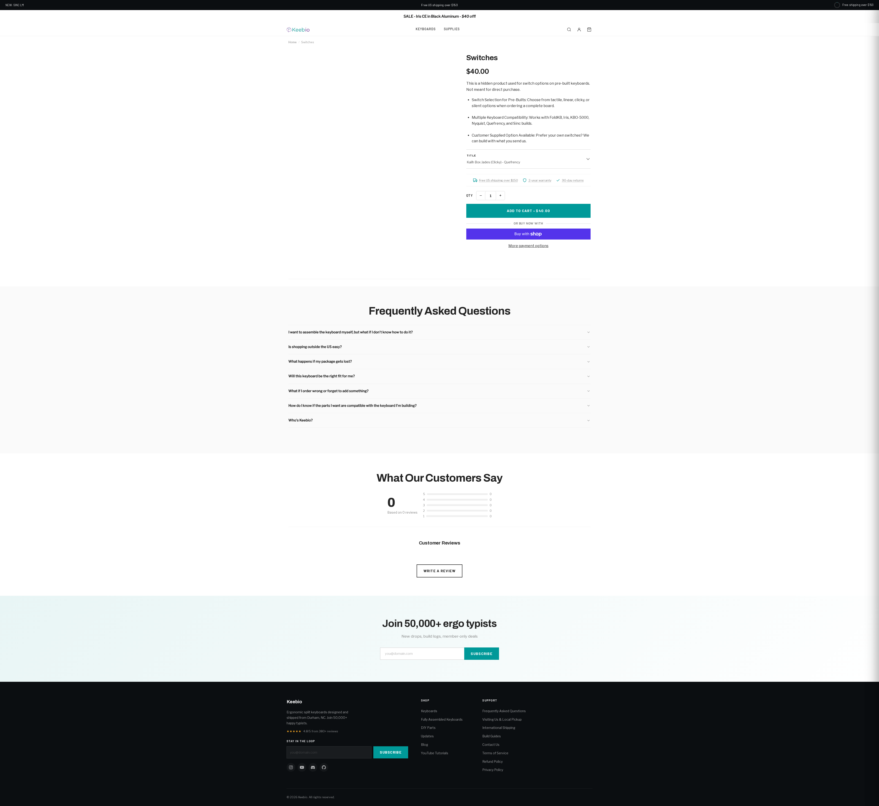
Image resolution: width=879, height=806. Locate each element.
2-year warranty (540, 180)
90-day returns (573, 180)
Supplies (452, 29)
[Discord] (313, 767)
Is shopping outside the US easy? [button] (315, 347)
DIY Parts (428, 728)
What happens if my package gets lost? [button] (320, 361)
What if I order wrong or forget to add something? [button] (328, 391)
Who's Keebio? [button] (300, 420)
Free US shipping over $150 (498, 180)
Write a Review (439, 571)
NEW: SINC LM (14, 5)
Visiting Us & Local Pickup (502, 719)
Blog (424, 745)
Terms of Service (495, 753)
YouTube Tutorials (434, 753)
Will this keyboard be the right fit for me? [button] (321, 376)
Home (292, 42)
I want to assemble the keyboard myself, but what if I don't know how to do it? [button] (350, 332)
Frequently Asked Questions (504, 711)
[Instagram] (291, 767)
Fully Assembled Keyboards (442, 719)
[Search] (569, 29)
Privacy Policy (492, 770)
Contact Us (490, 745)
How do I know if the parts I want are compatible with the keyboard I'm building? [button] (352, 406)
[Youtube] (302, 767)
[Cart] (589, 29)
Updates (427, 736)
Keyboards (426, 29)
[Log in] (579, 29)
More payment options (528, 246)
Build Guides (491, 736)
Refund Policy (492, 761)
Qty (469, 195)
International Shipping (498, 728)
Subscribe (482, 653)
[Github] (324, 767)
